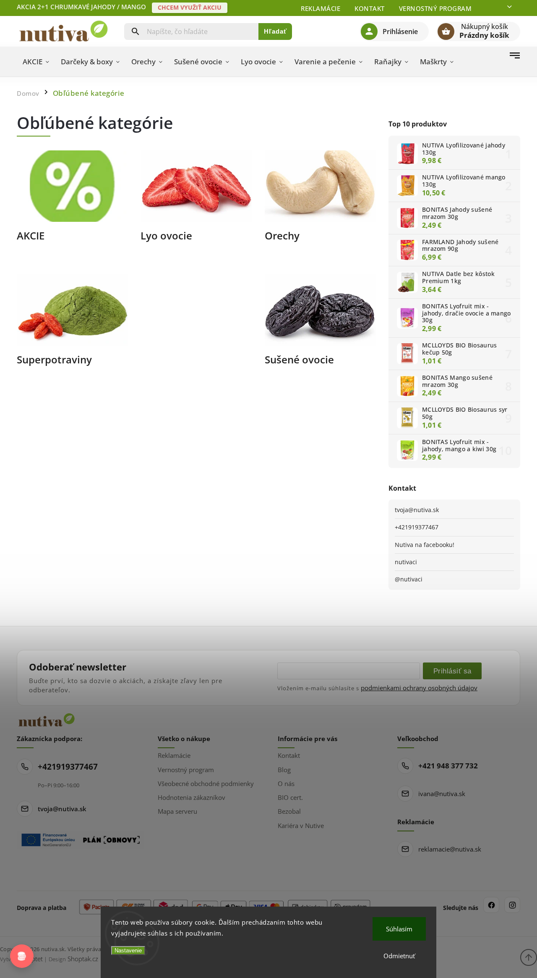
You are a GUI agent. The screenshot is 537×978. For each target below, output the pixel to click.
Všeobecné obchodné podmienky (206, 783)
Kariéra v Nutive (301, 825)
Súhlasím (399, 929)
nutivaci (406, 562)
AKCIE (30, 236)
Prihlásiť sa (452, 671)
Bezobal (289, 811)
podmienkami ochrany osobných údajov (419, 688)
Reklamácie (320, 8)
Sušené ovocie (299, 360)
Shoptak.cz (83, 958)
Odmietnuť (399, 956)
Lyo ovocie (166, 236)
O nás (286, 783)
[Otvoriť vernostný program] (22, 956)
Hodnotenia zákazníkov (191, 797)
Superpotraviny (54, 360)
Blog (284, 769)
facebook (491, 905)
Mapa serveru (177, 811)
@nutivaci (408, 579)
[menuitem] (36, 62)
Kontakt (370, 8)
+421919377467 (416, 527)
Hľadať (275, 31)
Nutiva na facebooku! (424, 545)
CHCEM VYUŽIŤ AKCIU (190, 7)
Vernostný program (435, 8)
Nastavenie (128, 950)
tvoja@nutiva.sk (417, 510)
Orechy (282, 236)
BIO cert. (290, 797)
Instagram (512, 905)
